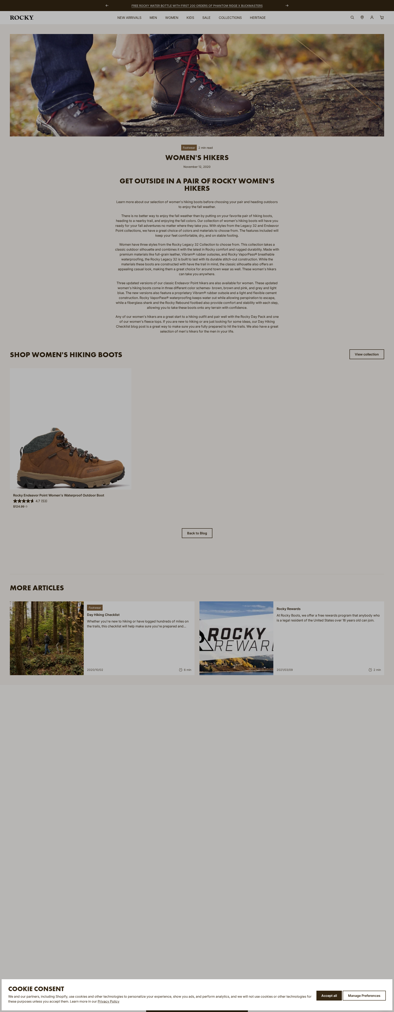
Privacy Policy (108, 1001)
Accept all (329, 996)
